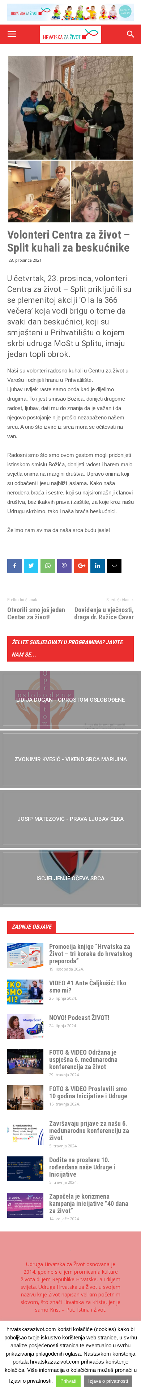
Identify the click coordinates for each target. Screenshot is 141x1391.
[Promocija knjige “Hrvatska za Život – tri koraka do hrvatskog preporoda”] (25, 955)
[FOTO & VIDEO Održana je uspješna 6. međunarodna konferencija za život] (25, 1061)
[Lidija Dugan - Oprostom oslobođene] (70, 700)
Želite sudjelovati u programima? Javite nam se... (67, 648)
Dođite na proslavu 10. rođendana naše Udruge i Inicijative (82, 1167)
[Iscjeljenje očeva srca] (70, 878)
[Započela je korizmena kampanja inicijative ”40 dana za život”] (25, 1205)
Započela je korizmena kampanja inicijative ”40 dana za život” (88, 1203)
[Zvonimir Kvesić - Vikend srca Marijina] (70, 759)
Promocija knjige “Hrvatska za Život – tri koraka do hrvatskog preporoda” (90, 954)
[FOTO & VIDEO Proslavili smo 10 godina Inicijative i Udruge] (25, 1097)
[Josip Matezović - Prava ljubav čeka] (70, 819)
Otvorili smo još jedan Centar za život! (36, 613)
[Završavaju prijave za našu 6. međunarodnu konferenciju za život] (25, 1132)
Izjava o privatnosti (108, 1381)
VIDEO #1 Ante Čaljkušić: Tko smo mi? (87, 986)
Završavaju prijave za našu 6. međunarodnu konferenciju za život (89, 1131)
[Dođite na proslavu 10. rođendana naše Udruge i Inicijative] (25, 1168)
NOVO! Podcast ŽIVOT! (79, 1017)
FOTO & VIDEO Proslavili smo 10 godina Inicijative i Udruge (88, 1092)
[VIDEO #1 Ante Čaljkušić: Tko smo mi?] (25, 992)
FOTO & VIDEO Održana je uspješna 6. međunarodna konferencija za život (83, 1059)
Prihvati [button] (68, 1381)
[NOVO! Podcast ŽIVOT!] (25, 1026)
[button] (131, 34)
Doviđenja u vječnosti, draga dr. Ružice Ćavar (104, 613)
